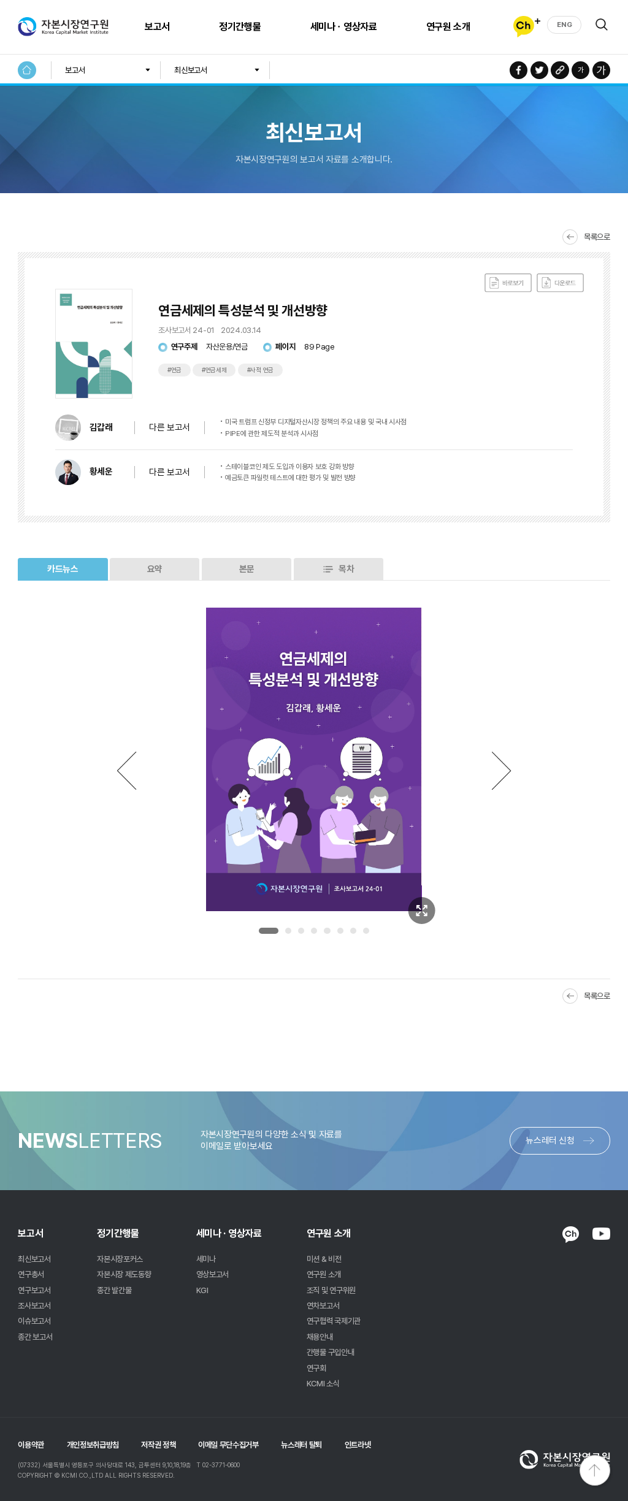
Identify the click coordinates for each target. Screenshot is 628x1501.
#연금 (174, 369)
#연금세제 (214, 369)
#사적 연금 (260, 369)
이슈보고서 (34, 1321)
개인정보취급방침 (93, 1444)
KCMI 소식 (323, 1383)
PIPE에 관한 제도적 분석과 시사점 (271, 433)
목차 (346, 569)
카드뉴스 (62, 569)
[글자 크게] (601, 70)
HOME (27, 70)
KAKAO (570, 1234)
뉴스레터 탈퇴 (301, 1444)
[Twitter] (539, 70)
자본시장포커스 (120, 1259)
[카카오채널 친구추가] (526, 26)
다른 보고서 (169, 472)
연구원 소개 (448, 26)
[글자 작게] (580, 70)
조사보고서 (34, 1305)
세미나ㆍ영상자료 (343, 26)
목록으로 (597, 237)
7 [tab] (353, 931)
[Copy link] (560, 70)
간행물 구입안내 (330, 1352)
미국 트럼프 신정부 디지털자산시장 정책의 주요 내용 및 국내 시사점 (316, 422)
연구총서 (31, 1274)
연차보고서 (323, 1305)
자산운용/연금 (227, 346)
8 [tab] (366, 931)
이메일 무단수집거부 (228, 1444)
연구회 (316, 1368)
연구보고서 (34, 1290)
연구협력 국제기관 (334, 1321)
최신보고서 (190, 70)
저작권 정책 (158, 1444)
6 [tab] (340, 931)
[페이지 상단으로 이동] (595, 1470)
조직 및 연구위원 (331, 1290)
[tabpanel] (313, 760)
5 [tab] (327, 931)
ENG (564, 24)
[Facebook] (518, 70)
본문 (247, 569)
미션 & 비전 (324, 1259)
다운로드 (560, 283)
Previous (126, 770)
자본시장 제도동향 (124, 1274)
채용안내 (320, 1337)
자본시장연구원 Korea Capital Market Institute (63, 27)
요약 (155, 569)
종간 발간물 (114, 1290)
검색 (601, 24)
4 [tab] (314, 931)
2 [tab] (288, 931)
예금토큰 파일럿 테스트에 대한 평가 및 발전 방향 (290, 477)
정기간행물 (240, 26)
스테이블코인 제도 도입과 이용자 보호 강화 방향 (289, 466)
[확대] (421, 910)
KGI (202, 1290)
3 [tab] (301, 931)
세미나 (206, 1259)
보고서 (157, 26)
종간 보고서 (35, 1337)
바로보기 (508, 283)
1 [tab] (268, 931)
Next (501, 770)
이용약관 (31, 1444)
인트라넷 (358, 1444)
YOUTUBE (601, 1234)
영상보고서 (212, 1274)
